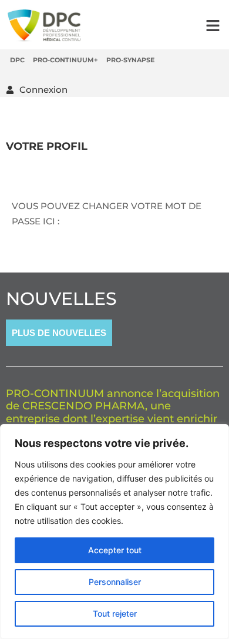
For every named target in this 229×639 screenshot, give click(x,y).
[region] (114, 531)
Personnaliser (115, 582)
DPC (17, 60)
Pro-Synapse (130, 60)
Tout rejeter (115, 613)
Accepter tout (115, 550)
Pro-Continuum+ (65, 60)
